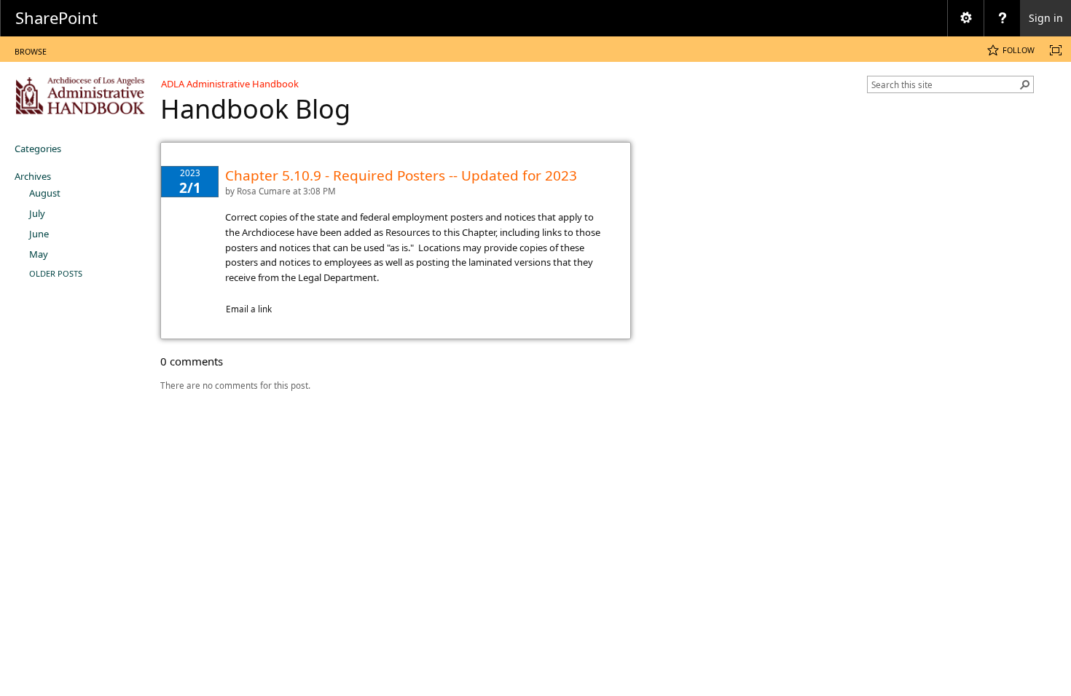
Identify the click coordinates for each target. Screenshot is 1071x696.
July (37, 213)
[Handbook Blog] (80, 95)
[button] (1025, 84)
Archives (33, 176)
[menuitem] (965, 18)
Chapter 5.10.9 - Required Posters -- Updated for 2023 (401, 175)
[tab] (31, 48)
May (38, 254)
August (44, 192)
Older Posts (55, 273)
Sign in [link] (1046, 18)
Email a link (249, 309)
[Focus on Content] (1056, 50)
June (39, 233)
